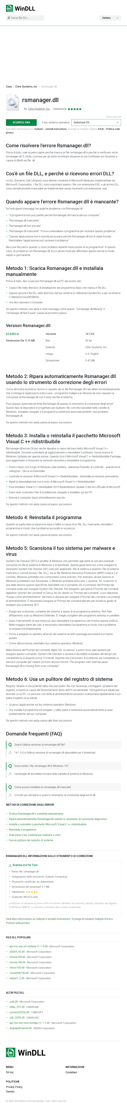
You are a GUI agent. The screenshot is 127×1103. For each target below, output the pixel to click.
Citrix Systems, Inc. (26, 86)
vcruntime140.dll (19, 973)
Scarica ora (21, 122)
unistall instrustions (56, 128)
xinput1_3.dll (17, 978)
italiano (106, 17)
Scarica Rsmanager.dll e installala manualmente (36, 813)
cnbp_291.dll (17, 1007)
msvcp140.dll (17, 962)
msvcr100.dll (17, 967)
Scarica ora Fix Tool (25, 865)
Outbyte (38, 128)
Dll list (9, 1072)
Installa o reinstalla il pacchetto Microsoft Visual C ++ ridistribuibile (47, 824)
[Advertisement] (63, 57)
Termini (10, 1091)
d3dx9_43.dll (17, 951)
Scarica (12, 334)
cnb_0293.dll (17, 1017)
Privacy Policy (14, 1087)
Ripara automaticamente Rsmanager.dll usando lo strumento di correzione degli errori (58, 819)
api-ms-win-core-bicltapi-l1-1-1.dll (30, 1022)
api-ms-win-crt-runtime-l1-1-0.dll (29, 946)
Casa (9, 86)
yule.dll (14, 1001)
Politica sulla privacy (18, 923)
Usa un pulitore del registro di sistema (31, 840)
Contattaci (71, 1072)
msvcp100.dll (17, 957)
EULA (101, 128)
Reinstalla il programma (22, 829)
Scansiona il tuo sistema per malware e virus (35, 835)
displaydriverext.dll (21, 1028)
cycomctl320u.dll (19, 1012)
